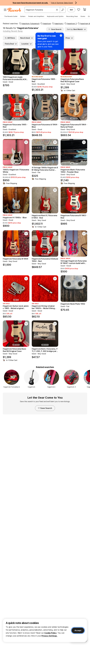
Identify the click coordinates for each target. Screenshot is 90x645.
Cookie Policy (50, 633)
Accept (78, 630)
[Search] (63, 10)
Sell (71, 10)
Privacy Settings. (49, 636)
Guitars (22, 16)
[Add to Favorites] (26, 52)
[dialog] (45, 630)
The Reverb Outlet (10, 16)
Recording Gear (72, 16)
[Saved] (78, 9)
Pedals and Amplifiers (36, 16)
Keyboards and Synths (55, 16)
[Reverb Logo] (14, 10)
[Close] (57, 9)
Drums (83, 16)
